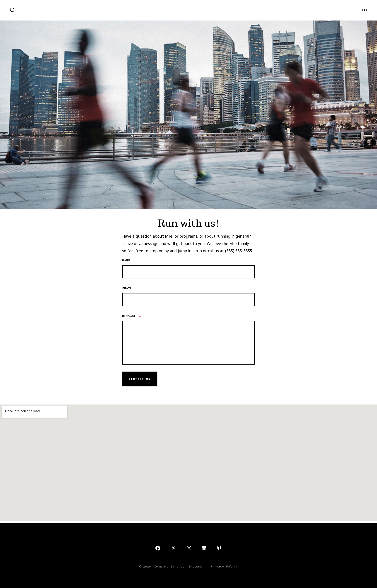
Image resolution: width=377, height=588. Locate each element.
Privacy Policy (224, 566)
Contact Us (140, 379)
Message (131, 316)
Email (129, 288)
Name (126, 260)
